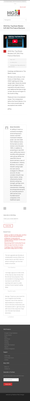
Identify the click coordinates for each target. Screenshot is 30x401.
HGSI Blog (12, 65)
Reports (6, 347)
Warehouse (7, 339)
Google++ (7, 120)
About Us (6, 366)
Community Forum (9, 357)
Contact (6, 359)
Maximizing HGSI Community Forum (14, 243)
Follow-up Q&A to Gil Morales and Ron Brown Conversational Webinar (15, 235)
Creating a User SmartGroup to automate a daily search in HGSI (13, 247)
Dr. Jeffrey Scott (13, 62)
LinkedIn (13, 116)
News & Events (11, 66)
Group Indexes (8, 335)
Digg (19, 116)
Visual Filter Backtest (9, 345)
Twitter (13, 4)
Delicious (22, 116)
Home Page (17, 65)
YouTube (16, 4)
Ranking (6, 341)
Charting (6, 343)
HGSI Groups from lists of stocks (13, 245)
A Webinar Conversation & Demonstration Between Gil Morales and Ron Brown (14, 239)
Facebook (7, 116)
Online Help (7, 356)
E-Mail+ (10, 120)
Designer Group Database (10, 333)
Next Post (24, 208)
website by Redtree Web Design (15, 394)
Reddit (16, 116)
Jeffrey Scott (22, 65)
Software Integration (9, 348)
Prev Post (4, 208)
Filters (5, 337)
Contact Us (7, 368)
